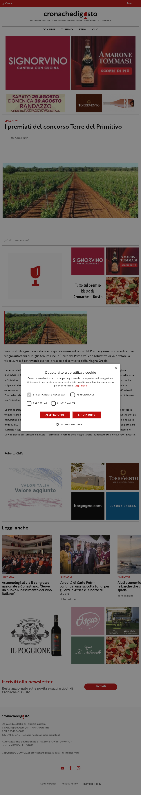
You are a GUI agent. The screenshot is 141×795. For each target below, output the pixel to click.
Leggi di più (81, 386)
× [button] (115, 368)
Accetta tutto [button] (55, 414)
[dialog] (70, 397)
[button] (70, 424)
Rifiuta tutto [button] (86, 414)
